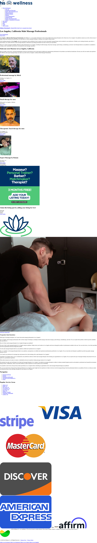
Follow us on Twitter (24, 542)
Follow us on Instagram (15, 542)
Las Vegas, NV (6, 389)
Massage (7, 15)
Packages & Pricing (7, 374)
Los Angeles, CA (6, 388)
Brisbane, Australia (7, 392)
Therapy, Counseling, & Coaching (12, 19)
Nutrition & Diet (8, 17)
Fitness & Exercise (9, 12)
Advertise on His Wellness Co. (9, 378)
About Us (5, 22)
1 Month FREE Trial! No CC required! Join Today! (16, 28)
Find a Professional (7, 8)
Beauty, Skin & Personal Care (11, 11)
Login (4, 24)
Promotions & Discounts (10, 10)
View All (7, 9)
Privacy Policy (30, 540)
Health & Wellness (9, 14)
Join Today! (5, 21)
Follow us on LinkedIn (34, 542)
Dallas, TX (5, 386)
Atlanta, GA (5, 385)
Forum (4, 379)
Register (4, 375)
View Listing (2, 80)
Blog (4, 23)
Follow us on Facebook (5, 542)
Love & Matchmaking (10, 16)
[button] (48, 337)
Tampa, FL (5, 390)
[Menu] (0, 5)
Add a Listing (5, 25)
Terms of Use (23, 540)
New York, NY (6, 387)
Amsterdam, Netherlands (8, 393)
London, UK (5, 394)
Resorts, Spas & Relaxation (11, 18)
